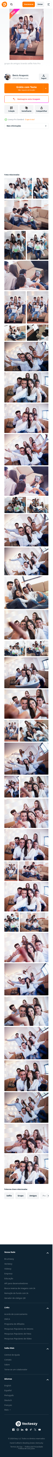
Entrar (40, 4)
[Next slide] (42, 1418)
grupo (21, 1418)
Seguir (43, 78)
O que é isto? (30, 119)
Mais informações (14, 126)
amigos (33, 1418)
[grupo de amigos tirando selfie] (18, 188)
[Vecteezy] (4, 4)
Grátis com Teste (26, 88)
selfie (9, 1418)
